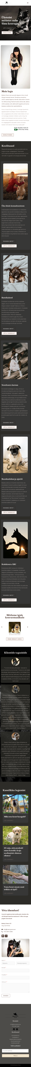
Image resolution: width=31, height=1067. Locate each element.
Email (4, 967)
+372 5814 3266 (15, 1026)
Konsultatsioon (15, 1035)
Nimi (3, 960)
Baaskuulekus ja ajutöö (15, 1039)
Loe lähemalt (8, 820)
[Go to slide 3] (12, 634)
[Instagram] (17, 1029)
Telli (15, 1055)
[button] (2, 627)
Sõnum (4, 982)
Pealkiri (4, 975)
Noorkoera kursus (15, 1041)
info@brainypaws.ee (15, 1024)
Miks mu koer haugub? (15, 816)
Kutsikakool (15, 1037)
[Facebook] (14, 1029)
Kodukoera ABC (15, 1043)
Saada (5, 995)
